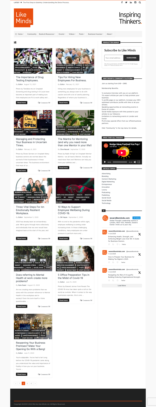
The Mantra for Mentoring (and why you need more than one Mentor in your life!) (75, 142)
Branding (105, 176)
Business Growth (72, 127)
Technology (106, 203)
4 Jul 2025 (112, 233)
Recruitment (71, 270)
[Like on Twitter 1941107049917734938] (118, 280)
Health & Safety (21, 65)
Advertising (106, 173)
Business (18, 129)
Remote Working (34, 70)
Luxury (104, 190)
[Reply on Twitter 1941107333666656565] (110, 244)
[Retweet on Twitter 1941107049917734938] (114, 280)
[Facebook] (122, 2)
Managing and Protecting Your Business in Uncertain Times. (31, 142)
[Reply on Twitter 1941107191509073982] (110, 262)
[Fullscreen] (139, 162)
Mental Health (39, 65)
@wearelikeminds (132, 231)
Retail (17, 338)
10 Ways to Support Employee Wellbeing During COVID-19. (74, 210)
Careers (79, 65)
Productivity (20, 70)
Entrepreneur (73, 132)
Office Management (22, 67)
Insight (59, 70)
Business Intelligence (65, 65)
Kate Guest (22, 285)
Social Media (106, 200)
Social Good (38, 267)
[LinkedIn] (131, 2)
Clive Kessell (64, 149)
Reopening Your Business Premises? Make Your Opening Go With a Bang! (30, 346)
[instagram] (135, 2)
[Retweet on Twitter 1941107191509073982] (114, 262)
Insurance (34, 132)
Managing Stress (63, 134)
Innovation (106, 187)
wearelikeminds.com (116, 231)
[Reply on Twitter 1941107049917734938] (110, 280)
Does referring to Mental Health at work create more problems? (31, 278)
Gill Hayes (63, 217)
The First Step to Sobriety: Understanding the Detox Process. (46, 2)
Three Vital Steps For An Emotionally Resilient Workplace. (30, 210)
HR (31, 65)
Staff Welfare (77, 72)
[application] (122, 152)
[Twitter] (126, 2)
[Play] (105, 162)
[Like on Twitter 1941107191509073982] (118, 262)
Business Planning (31, 129)
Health (28, 195)
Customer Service (38, 330)
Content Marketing (109, 179)
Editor (20, 84)
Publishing (106, 195)
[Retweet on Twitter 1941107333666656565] (114, 244)
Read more (21, 103)
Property (60, 270)
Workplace (27, 72)
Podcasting (106, 192)
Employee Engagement (65, 195)
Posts (35, 67)
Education (61, 132)
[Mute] (135, 162)
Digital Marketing (108, 182)
